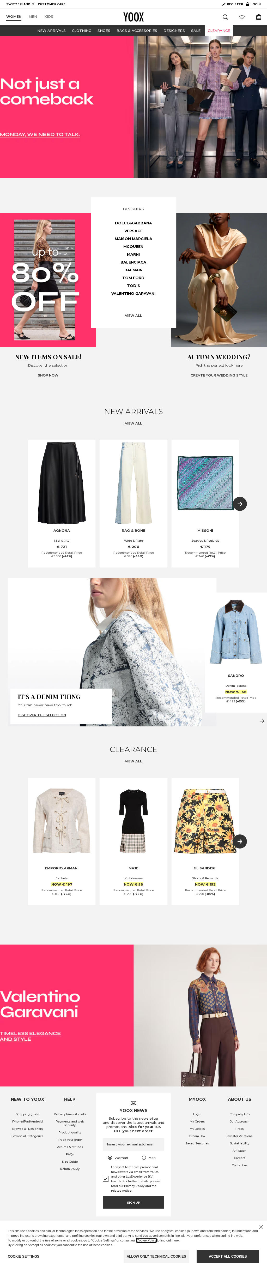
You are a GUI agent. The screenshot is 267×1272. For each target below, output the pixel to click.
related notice (121, 1190)
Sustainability (239, 1143)
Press (239, 1129)
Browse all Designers (27, 1129)
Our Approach (239, 1121)
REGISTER (235, 4)
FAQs (70, 1154)
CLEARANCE (219, 30)
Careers (239, 1158)
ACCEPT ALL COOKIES (228, 1256)
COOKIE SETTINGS (23, 1256)
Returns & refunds (70, 1147)
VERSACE (133, 231)
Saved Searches (197, 1143)
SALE (196, 30)
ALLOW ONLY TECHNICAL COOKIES (156, 1256)
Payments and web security (70, 1123)
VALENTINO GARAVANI (133, 293)
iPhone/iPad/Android (27, 1121)
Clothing (81, 30)
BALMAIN (133, 270)
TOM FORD (133, 278)
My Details (197, 1129)
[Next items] (240, 504)
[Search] (225, 17)
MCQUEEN (133, 246)
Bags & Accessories (137, 30)
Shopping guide (27, 1114)
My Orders (197, 1121)
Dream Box (197, 1136)
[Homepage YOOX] (133, 17)
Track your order (70, 1140)
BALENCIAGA (133, 262)
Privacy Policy (134, 1186)
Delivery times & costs (70, 1114)
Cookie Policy (146, 1240)
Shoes (104, 30)
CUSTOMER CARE (51, 4)
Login (197, 1114)
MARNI (133, 254)
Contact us (239, 1165)
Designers (174, 30)
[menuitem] (13, 17)
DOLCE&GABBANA (133, 223)
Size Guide (70, 1161)
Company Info (239, 1114)
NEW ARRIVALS (51, 30)
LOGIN (253, 5)
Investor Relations (239, 1136)
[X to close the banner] (261, 1227)
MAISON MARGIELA (133, 238)
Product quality (70, 1132)
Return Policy (70, 1169)
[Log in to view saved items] (242, 17)
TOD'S (133, 285)
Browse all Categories (27, 1136)
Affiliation (239, 1150)
